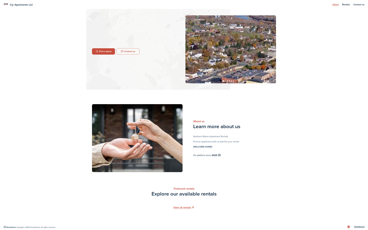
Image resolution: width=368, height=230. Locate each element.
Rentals (346, 4)
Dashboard (359, 227)
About (335, 4)
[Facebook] (349, 227)
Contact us (358, 4)
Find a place (105, 51)
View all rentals (182, 207)
